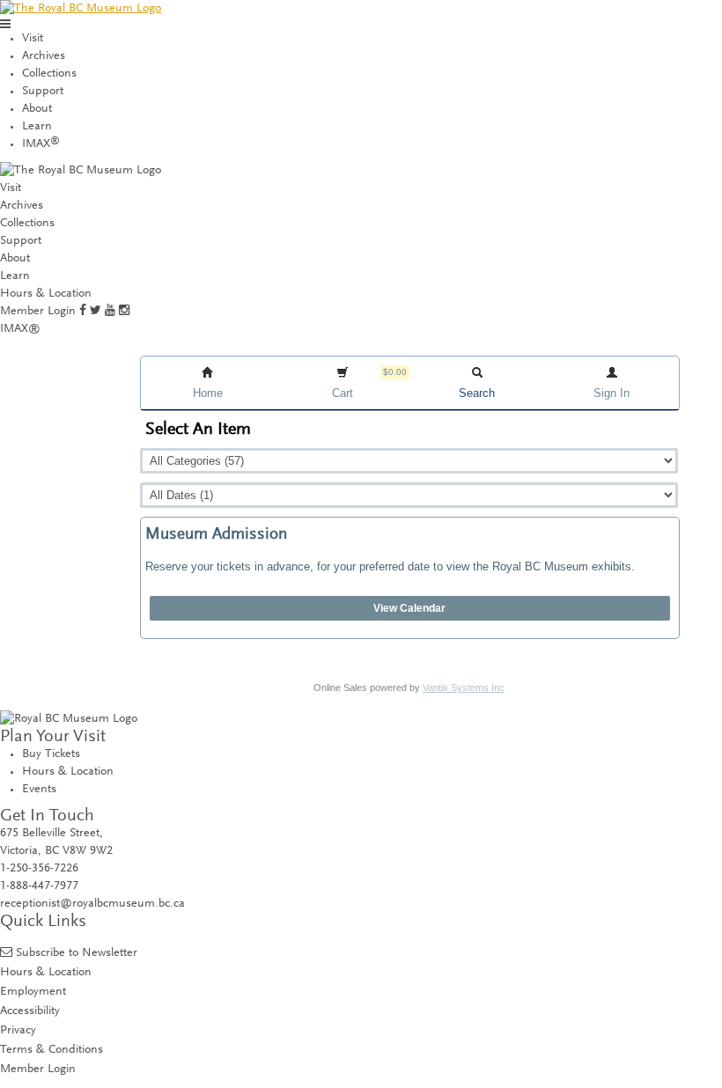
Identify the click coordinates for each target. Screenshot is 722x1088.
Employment (33, 991)
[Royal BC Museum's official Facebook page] (82, 311)
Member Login (38, 311)
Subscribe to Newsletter (76, 952)
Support (42, 91)
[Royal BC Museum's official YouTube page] (110, 311)
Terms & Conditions (51, 1049)
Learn (37, 127)
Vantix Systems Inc (464, 687)
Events (39, 789)
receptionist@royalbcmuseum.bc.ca (92, 904)
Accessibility (30, 1011)
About (37, 109)
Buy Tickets (51, 754)
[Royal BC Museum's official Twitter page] (95, 311)
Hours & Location (46, 294)
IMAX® (20, 329)
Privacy (18, 1030)
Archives (43, 56)
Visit (32, 39)
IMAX (41, 144)
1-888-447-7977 (39, 886)
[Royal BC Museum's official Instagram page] (124, 311)
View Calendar (409, 608)
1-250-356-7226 (39, 869)
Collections (49, 74)
